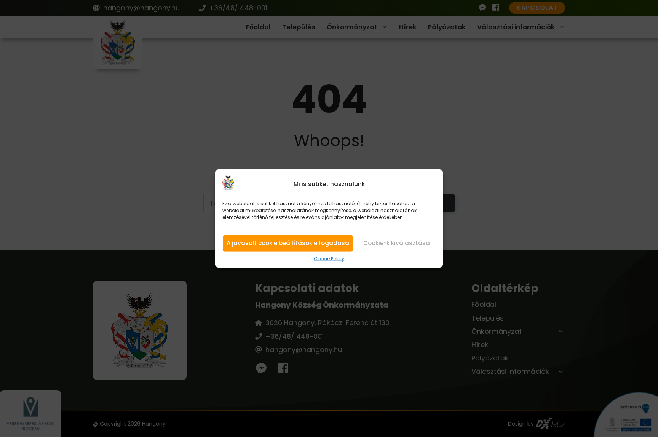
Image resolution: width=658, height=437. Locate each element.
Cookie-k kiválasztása (396, 243)
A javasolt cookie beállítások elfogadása (288, 243)
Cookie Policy (329, 259)
